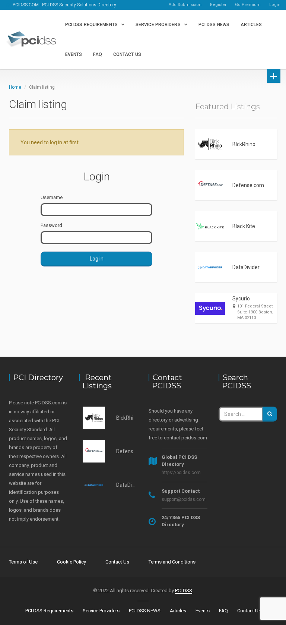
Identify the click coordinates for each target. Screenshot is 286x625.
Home (15, 87)
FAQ (97, 54)
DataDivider (246, 267)
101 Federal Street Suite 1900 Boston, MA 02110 (255, 312)
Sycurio (241, 299)
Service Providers (158, 24)
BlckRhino (243, 144)
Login (274, 4)
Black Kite (243, 226)
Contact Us (127, 54)
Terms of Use (23, 562)
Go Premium (248, 4)
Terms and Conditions (172, 562)
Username (52, 197)
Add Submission (185, 4)
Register (218, 4)
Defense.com (248, 185)
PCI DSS (183, 590)
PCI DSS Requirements (91, 24)
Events (73, 54)
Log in (97, 259)
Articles (251, 24)
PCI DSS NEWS (213, 24)
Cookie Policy (71, 562)
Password (51, 225)
